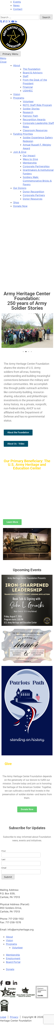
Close (3, 61)
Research (28, 112)
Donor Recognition (33, 191)
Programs (18, 97)
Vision (16, 94)
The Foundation (31, 68)
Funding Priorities (23, 133)
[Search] (20, 17)
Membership (30, 162)
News (16, 5)
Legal (3, 1016)
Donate (10, 969)
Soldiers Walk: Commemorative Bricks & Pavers (37, 181)
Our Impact (29, 155)
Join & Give (19, 151)
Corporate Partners (34, 195)
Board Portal (13, 961)
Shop (16, 202)
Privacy (14, 1016)
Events (17, 1)
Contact (17, 9)
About (16, 65)
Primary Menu (10, 53)
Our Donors (19, 187)
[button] (4, 331)
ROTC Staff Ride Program (37, 105)
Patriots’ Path (30, 115)
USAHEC (28, 90)
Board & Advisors (32, 72)
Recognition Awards (34, 119)
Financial (28, 87)
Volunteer (28, 101)
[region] (27, 247)
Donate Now (20, 206)
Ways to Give (30, 159)
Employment (13, 958)
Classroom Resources (35, 130)
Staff (25, 76)
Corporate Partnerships (36, 166)
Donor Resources (32, 198)
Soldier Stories (31, 108)
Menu (3, 58)
